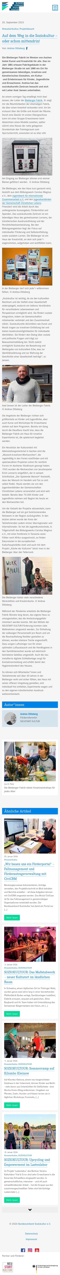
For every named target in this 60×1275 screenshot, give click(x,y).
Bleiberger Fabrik (34, 100)
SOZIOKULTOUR (25, 968)
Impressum (31, 1239)
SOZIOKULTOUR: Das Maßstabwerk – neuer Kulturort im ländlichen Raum (29, 977)
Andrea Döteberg (29, 714)
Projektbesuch (27, 28)
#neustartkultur (10, 28)
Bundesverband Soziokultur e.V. (34, 1223)
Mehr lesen (12, 917)
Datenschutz (31, 1233)
